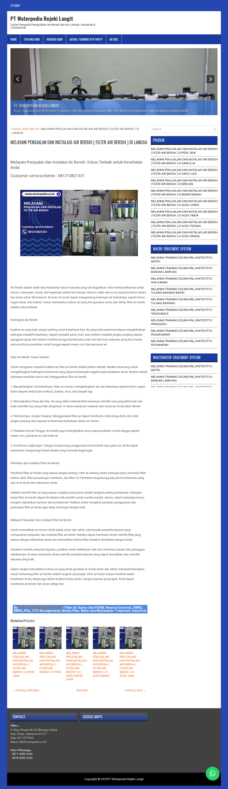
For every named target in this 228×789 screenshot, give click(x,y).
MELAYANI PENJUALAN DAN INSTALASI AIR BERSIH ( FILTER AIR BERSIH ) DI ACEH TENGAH (184, 224)
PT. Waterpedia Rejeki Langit (40, 607)
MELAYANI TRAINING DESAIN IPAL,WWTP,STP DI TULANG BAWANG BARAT (181, 291)
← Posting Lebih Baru (25, 690)
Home (13, 39)
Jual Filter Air (30, 129)
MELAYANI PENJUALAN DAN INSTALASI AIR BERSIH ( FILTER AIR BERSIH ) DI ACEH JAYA (130, 664)
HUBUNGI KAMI (55, 39)
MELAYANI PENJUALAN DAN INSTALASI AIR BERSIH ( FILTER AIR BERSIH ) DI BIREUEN (184, 182)
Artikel (114, 39)
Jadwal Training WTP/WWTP (86, 39)
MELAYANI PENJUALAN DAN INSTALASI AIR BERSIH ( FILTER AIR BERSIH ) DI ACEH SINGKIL (184, 234)
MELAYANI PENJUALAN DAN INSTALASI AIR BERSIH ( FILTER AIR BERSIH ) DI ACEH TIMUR (184, 213)
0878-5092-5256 (22, 758)
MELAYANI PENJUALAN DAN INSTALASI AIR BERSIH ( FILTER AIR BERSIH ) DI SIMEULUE (184, 161)
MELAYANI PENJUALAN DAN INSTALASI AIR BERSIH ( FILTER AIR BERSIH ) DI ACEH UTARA (184, 203)
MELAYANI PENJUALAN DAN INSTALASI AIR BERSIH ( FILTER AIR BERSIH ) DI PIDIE (50, 662)
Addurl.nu (211, 17)
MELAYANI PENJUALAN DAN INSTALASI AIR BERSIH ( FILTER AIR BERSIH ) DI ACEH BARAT (103, 664)
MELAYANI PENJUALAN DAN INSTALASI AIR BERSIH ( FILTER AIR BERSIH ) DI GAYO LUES (184, 171)
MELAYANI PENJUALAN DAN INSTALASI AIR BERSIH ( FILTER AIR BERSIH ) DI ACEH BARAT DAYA (76, 666)
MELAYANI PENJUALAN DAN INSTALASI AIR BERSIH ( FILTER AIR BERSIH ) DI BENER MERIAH (184, 192)
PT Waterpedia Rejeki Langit (41, 18)
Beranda (82, 690)
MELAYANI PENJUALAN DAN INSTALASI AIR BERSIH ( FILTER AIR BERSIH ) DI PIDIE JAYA (24, 664)
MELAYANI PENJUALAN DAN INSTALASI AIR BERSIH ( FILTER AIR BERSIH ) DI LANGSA (78, 142)
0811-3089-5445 (22, 754)
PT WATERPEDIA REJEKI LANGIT (36, 105)
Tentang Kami (32, 39)
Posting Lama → (135, 690)
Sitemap (15, 5)
